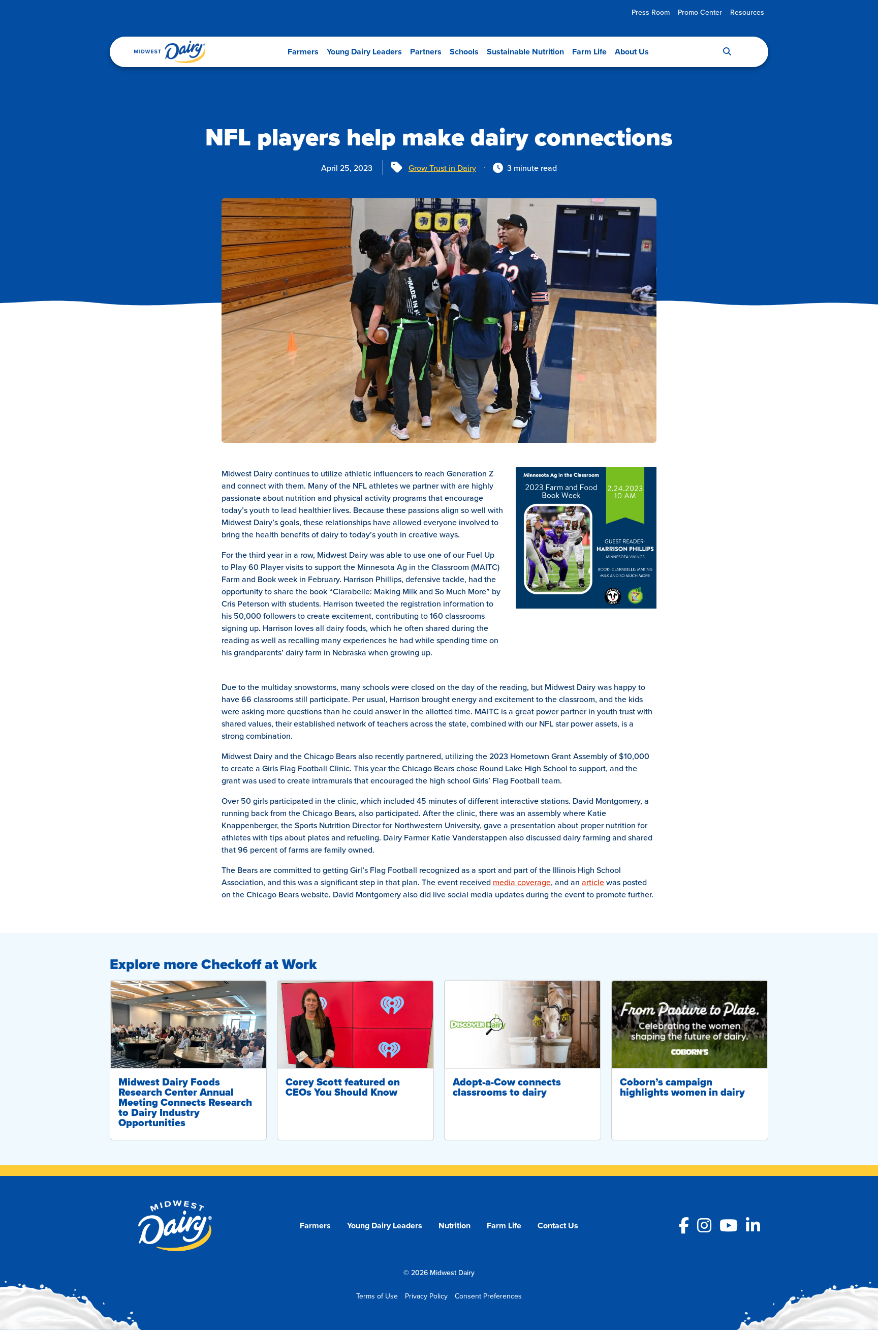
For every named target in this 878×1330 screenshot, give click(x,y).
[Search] (727, 51)
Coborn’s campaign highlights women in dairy (682, 1087)
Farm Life (589, 51)
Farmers (303, 51)
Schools (464, 51)
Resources (747, 12)
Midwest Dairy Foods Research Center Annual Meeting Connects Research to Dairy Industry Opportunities (185, 1102)
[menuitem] (651, 12)
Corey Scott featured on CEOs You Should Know (343, 1087)
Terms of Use (377, 1296)
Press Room (651, 12)
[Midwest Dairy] (169, 52)
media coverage (522, 882)
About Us (632, 51)
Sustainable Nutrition (525, 51)
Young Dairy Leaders (364, 51)
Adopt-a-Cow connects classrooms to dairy (507, 1087)
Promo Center (700, 12)
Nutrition (454, 1225)
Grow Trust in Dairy (442, 167)
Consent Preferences (488, 1296)
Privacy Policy (426, 1296)
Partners (426, 51)
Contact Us (558, 1225)
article (593, 882)
